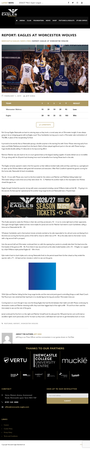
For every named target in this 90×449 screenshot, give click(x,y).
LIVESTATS (46, 125)
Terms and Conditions (11, 436)
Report (16, 323)
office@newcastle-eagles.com (17, 407)
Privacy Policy (8, 432)
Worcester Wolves (29, 323)
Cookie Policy (8, 429)
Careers (6, 425)
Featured (8, 323)
